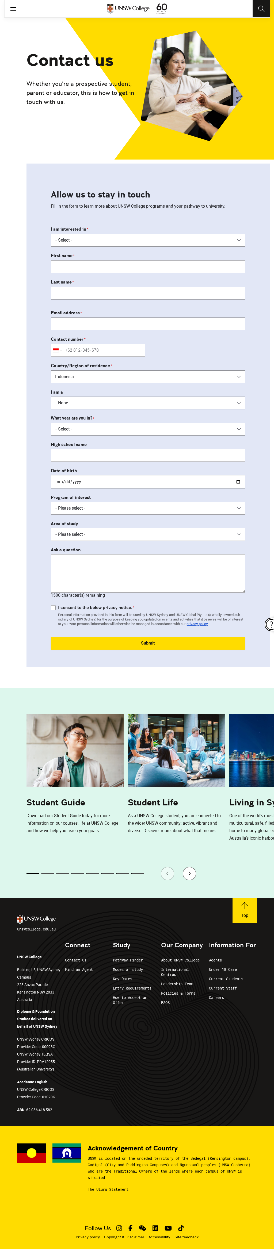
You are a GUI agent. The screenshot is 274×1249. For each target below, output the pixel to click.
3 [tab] (62, 873)
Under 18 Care (223, 969)
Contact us (75, 960)
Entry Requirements (132, 988)
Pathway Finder (128, 960)
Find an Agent (79, 969)
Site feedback (186, 1237)
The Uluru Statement (108, 1189)
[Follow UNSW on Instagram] (119, 1228)
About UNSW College (180, 960)
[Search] (261, 8)
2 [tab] (47, 873)
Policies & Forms (178, 993)
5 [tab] (92, 873)
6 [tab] (107, 873)
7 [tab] (122, 873)
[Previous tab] (167, 873)
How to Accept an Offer (130, 1000)
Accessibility (159, 1237)
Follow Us (98, 1228)
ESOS (165, 1002)
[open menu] (13, 8)
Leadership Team (177, 983)
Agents (215, 960)
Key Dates (122, 978)
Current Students (226, 978)
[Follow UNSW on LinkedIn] (155, 1228)
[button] (245, 910)
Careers (216, 997)
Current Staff (223, 988)
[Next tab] (189, 873)
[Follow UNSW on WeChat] (142, 1228)
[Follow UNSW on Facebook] (130, 1228)
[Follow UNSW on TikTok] (181, 1228)
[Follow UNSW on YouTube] (168, 1228)
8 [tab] (137, 873)
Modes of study (128, 969)
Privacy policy (88, 1237)
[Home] (137, 8)
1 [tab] (32, 873)
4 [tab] (77, 873)
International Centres (175, 972)
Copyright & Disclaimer (124, 1237)
